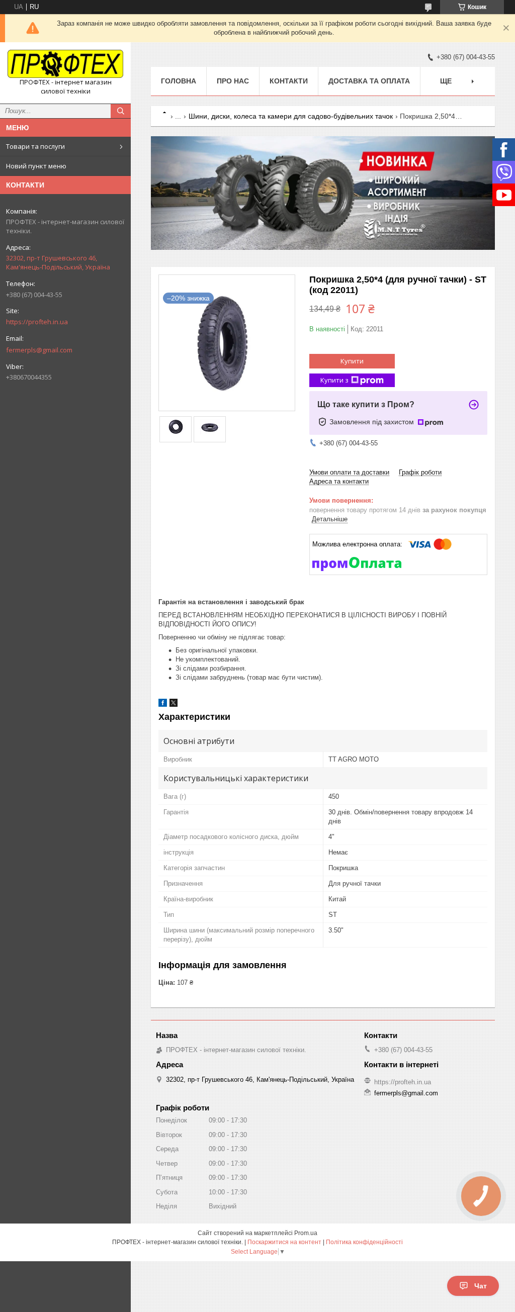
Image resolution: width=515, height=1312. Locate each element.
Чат (480, 1286)
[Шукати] (121, 111)
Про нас (233, 81)
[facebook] (162, 704)
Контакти (289, 81)
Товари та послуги (35, 146)
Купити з (334, 380)
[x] (173, 704)
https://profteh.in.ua (37, 321)
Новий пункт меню (36, 165)
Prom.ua (305, 1233)
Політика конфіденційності (364, 1242)
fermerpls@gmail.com (39, 349)
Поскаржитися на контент (284, 1242)
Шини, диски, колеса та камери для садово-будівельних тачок (291, 116)
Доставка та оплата (369, 81)
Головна (178, 81)
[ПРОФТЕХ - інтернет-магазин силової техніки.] (65, 64)
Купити (352, 360)
